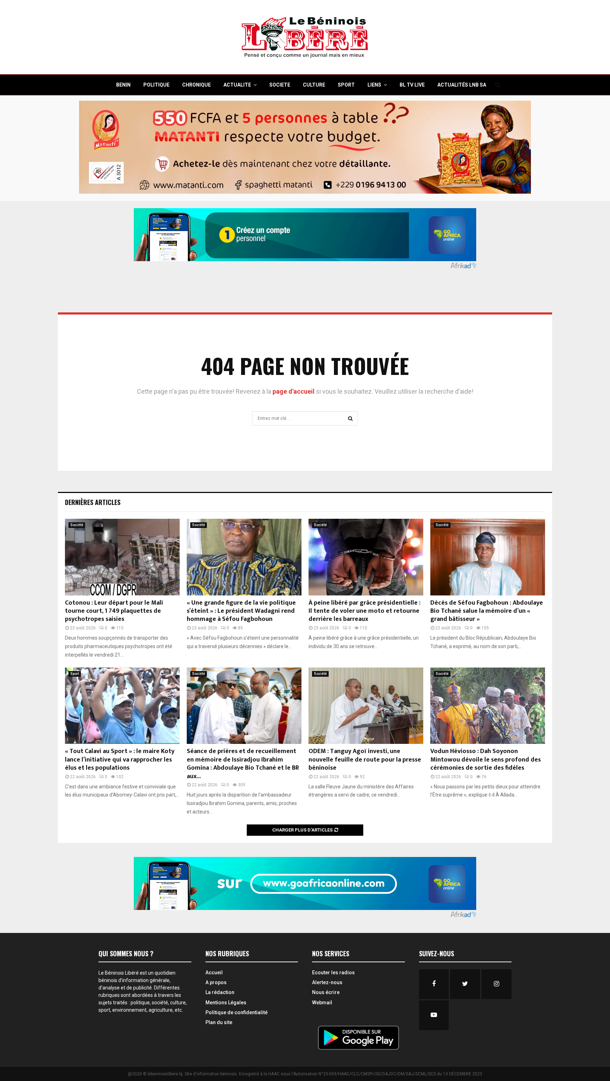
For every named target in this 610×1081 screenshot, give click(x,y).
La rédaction (219, 992)
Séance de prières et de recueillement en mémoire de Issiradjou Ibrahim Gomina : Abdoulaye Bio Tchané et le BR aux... (243, 763)
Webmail (322, 1002)
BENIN (123, 85)
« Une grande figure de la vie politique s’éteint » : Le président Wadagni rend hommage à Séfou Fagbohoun (241, 611)
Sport (74, 674)
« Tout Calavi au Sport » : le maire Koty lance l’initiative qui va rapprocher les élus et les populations (119, 759)
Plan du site (218, 1022)
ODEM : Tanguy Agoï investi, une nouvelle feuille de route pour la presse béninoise (365, 759)
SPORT (346, 85)
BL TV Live (412, 85)
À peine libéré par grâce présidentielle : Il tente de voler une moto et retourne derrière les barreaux (364, 611)
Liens (374, 85)
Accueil (214, 972)
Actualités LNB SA (461, 85)
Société (76, 525)
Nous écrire (326, 992)
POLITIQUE (156, 85)
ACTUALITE (237, 85)
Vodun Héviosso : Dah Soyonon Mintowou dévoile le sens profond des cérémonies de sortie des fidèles (485, 759)
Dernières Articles (92, 502)
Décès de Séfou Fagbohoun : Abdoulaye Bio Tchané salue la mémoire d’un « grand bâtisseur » (486, 611)
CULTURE (314, 85)
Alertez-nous (327, 982)
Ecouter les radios (333, 972)
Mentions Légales (225, 1002)
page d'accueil (294, 391)
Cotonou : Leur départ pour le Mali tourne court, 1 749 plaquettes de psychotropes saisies (114, 611)
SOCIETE (279, 85)
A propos (216, 982)
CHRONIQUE (196, 85)
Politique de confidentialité (236, 1012)
